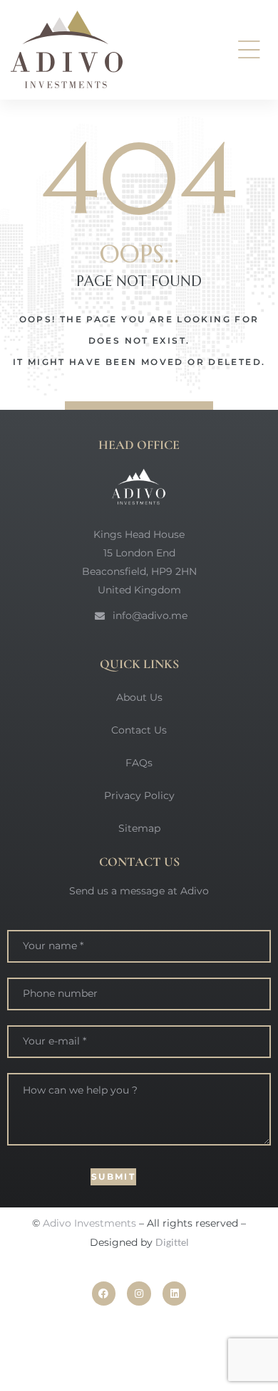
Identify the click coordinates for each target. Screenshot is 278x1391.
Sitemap (139, 828)
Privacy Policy (139, 795)
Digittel (172, 1242)
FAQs (139, 762)
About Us (139, 697)
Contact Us (139, 730)
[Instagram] (139, 1293)
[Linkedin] (175, 1293)
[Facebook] (104, 1293)
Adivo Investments (89, 1223)
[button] (249, 49)
